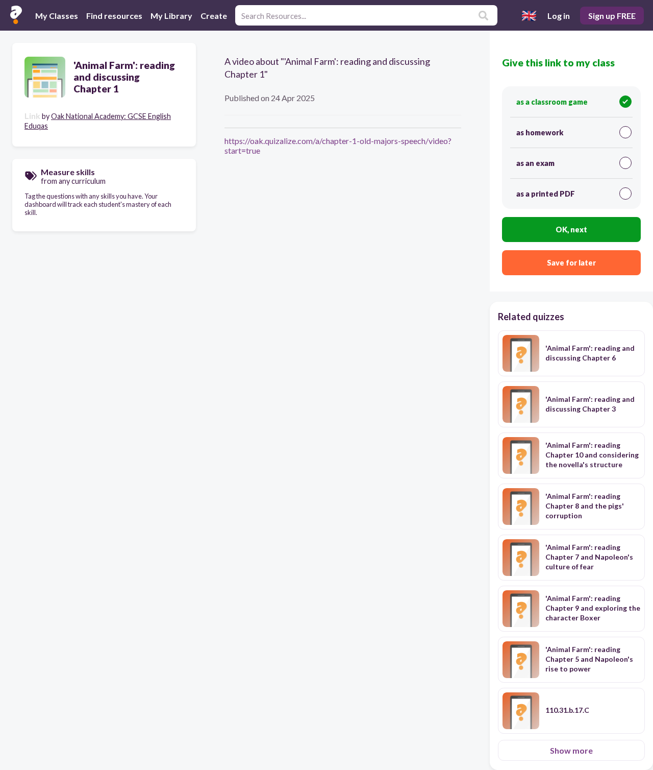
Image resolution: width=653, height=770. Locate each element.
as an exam (535, 163)
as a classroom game (552, 102)
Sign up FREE (612, 15)
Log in (558, 15)
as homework (539, 132)
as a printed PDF (545, 193)
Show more (571, 750)
